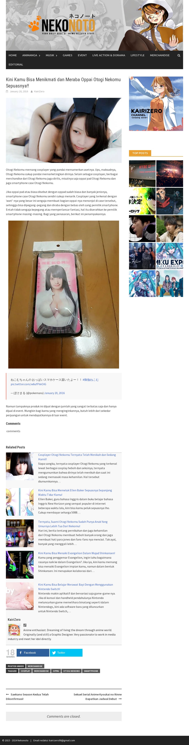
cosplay (25, 671)
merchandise (41, 671)
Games (67, 55)
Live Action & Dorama (108, 55)
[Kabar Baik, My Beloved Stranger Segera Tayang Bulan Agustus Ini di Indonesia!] (169, 228)
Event (82, 55)
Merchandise (160, 55)
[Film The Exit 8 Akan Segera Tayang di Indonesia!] (142, 228)
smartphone (91, 671)
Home (13, 55)
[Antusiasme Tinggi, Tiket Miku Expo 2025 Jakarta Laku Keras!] (169, 256)
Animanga (29, 55)
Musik (50, 55)
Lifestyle (138, 55)
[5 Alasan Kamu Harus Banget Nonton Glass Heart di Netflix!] (142, 256)
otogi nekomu (71, 671)
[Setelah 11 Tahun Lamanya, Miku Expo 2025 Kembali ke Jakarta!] (142, 283)
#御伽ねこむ (91, 379)
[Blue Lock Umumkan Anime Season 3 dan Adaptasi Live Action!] (142, 201)
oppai (56, 671)
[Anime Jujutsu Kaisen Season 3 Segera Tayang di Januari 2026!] (169, 201)
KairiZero (39, 91)
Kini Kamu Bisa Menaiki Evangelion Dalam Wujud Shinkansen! (76, 553)
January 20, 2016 (54, 393)
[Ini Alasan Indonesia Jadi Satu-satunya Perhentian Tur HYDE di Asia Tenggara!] (142, 173)
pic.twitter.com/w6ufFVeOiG (28, 384)
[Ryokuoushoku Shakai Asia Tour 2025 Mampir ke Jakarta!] (169, 283)
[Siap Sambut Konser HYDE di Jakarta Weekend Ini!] (169, 173)
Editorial (16, 64)
